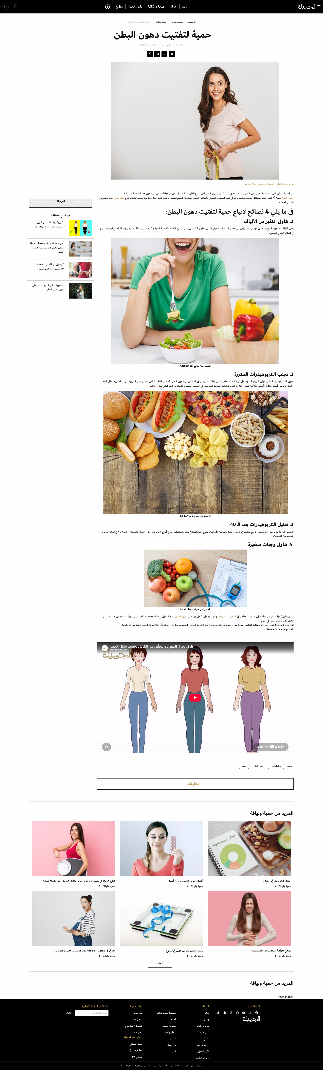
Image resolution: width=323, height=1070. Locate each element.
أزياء (185, 6)
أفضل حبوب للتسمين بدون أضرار (185, 881)
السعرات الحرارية (228, 616)
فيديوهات (171, 1045)
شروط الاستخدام (133, 1026)
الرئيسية (191, 22)
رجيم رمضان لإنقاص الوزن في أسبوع (184, 950)
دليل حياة (204, 1032)
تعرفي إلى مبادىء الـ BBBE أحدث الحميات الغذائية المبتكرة (84, 950)
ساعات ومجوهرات (166, 1013)
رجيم (244, 766)
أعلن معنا (137, 1032)
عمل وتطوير (170, 1032)
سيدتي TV (137, 1057)
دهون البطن (288, 198)
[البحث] (15, 6)
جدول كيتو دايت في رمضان (277, 881)
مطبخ (119, 6)
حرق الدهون (181, 616)
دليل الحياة (135, 6)
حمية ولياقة (161, 22)
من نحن (138, 1013)
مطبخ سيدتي (135, 1050)
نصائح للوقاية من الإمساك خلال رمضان (271, 950)
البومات (172, 1051)
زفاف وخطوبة (202, 1058)
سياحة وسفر (169, 1026)
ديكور (173, 1038)
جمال (173, 6)
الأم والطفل (203, 1051)
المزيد (160, 963)
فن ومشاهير (203, 1045)
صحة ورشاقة (156, 6)
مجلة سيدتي (136, 1044)
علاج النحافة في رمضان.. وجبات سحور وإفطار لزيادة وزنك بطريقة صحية (79, 881)
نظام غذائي (119, 198)
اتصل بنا (137, 1019)
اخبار (173, 1019)
